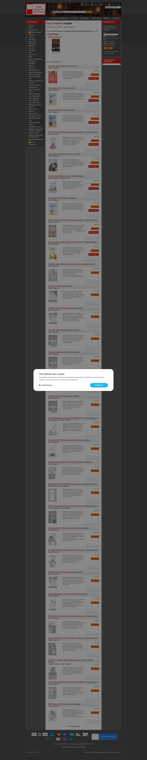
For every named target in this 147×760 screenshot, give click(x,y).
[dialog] (74, 380)
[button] (45, 385)
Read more (74, 380)
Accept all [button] (99, 385)
